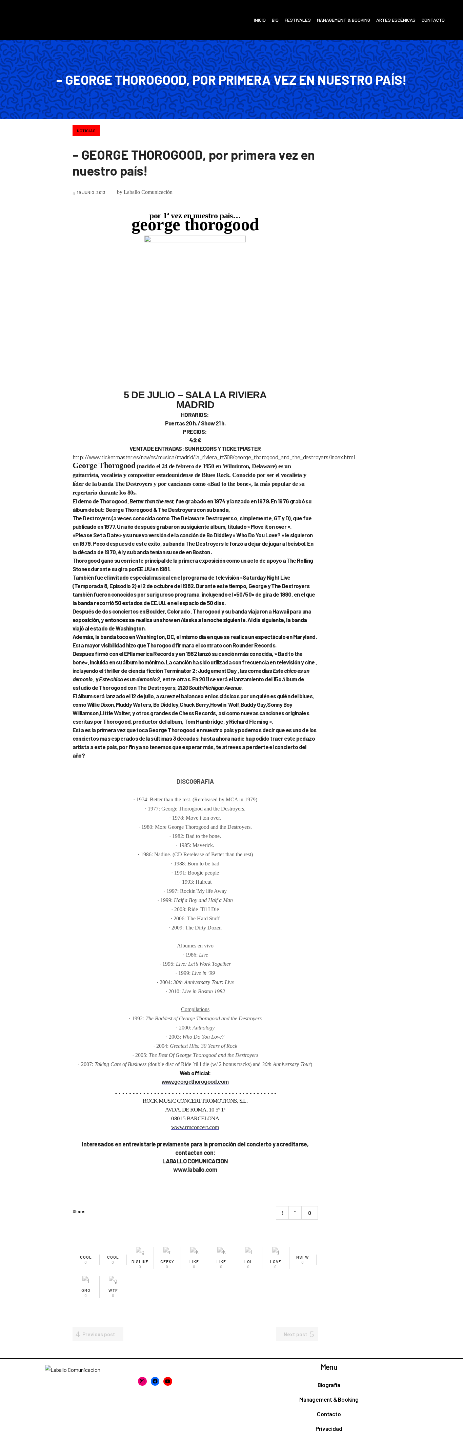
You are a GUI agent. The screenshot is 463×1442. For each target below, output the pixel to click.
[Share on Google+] (110, 1211)
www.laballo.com (195, 1169)
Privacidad (329, 1428)
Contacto (329, 1413)
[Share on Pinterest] (118, 1211)
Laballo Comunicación (148, 192)
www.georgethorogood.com (195, 1082)
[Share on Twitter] (101, 1211)
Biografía (329, 1384)
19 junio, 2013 (90, 192)
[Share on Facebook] (92, 1211)
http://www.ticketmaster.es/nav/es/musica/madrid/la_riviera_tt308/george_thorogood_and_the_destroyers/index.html (214, 457)
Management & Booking (329, 1399)
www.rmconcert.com (195, 1127)
